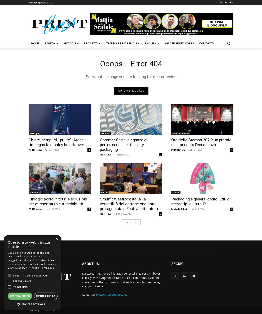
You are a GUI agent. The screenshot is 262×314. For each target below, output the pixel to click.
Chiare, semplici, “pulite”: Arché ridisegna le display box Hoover (56, 142)
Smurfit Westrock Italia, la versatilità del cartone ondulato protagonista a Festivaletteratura (129, 204)
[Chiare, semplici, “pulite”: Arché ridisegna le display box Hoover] (60, 119)
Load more (130, 222)
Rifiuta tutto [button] (45, 296)
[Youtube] (231, 3)
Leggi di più (47, 268)
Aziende (34, 192)
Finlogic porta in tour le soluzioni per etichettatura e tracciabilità (58, 201)
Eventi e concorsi (180, 133)
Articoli (104, 192)
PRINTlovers (35, 149)
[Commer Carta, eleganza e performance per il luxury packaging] (131, 119)
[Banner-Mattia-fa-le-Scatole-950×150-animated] (161, 24)
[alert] (32, 272)
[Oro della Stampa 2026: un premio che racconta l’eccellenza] (202, 119)
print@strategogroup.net (111, 294)
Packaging (35, 133)
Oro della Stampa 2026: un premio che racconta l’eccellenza (201, 142)
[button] (228, 43)
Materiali (105, 133)
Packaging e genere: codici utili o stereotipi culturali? (200, 201)
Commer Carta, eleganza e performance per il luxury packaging (123, 145)
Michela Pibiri (179, 209)
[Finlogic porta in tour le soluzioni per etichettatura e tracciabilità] (60, 178)
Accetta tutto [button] (20, 296)
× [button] (57, 239)
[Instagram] (220, 3)
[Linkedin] (226, 3)
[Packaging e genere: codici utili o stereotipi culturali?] (202, 178)
